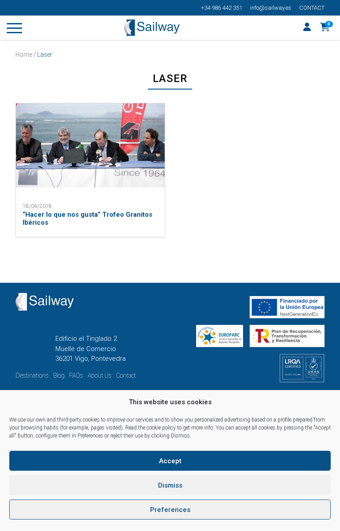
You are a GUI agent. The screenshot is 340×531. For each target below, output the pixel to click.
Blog (59, 375)
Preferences (170, 510)
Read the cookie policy (150, 428)
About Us (100, 375)
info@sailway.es (270, 7)
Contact (312, 7)
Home (23, 54)
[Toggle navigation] (14, 29)
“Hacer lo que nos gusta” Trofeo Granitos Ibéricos (87, 218)
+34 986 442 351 (221, 7)
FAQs (76, 375)
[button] (325, 28)
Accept (170, 461)
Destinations (32, 375)
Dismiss (170, 485)
